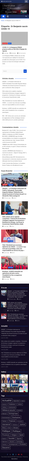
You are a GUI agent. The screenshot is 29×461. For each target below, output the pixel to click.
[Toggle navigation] (8, 16)
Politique (6, 431)
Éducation (6, 448)
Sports (19, 438)
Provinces (5, 435)
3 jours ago (6, 279)
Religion (14, 435)
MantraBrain (14, 459)
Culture (20, 404)
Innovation (20, 421)
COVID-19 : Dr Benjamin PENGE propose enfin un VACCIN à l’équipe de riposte (14, 49)
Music (9, 427)
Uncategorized (13, 444)
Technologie (19, 441)
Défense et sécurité (8, 410)
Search (25, 71)
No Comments (22, 53)
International (6, 424)
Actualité (5, 43)
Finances (12, 421)
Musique (15, 427)
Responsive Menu (26, 1)
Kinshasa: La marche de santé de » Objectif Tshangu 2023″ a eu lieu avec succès (14, 152)
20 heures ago (7, 198)
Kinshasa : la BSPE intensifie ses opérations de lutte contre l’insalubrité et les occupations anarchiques (14, 110)
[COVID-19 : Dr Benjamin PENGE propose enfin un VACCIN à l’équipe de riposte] (14, 38)
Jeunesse (15, 424)
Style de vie (4, 441)
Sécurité (12, 441)
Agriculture (16, 401)
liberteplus (13, 53)
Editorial (4, 414)
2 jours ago (6, 252)
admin (14, 198)
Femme (4, 421)
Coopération (12, 404)
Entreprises (13, 414)
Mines (4, 427)
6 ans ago (6, 53)
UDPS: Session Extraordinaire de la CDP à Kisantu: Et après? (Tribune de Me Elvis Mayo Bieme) (14, 146)
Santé (9, 43)
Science (4, 438)
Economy (19, 410)
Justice (22, 424)
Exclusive (10, 184)
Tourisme (4, 444)
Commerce (4, 404)
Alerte (23, 401)
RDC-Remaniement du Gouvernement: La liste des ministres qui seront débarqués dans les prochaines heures (14, 159)
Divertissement (12, 407)
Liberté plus (8, 5)
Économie (23, 444)
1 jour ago (6, 226)
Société (11, 438)
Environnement (6, 417)
